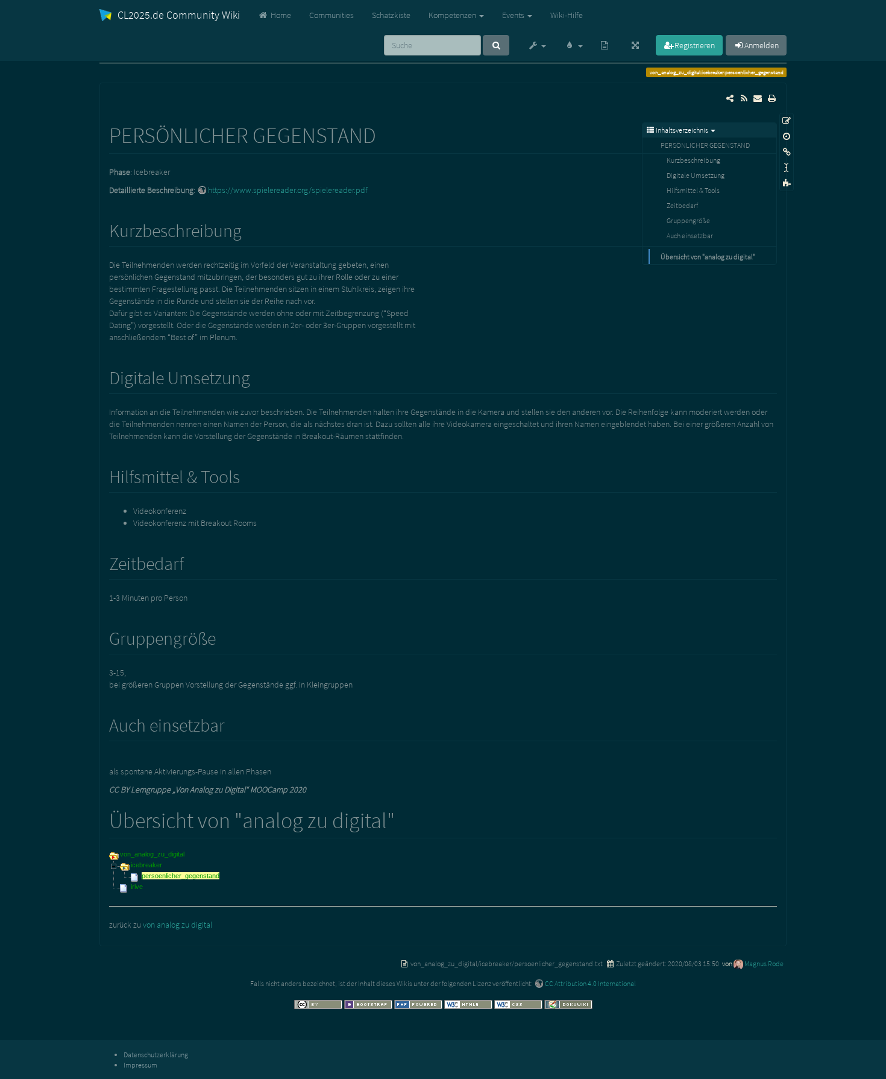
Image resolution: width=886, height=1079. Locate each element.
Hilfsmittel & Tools (693, 190)
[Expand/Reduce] (635, 45)
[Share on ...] (729, 98)
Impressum (140, 1064)
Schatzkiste (391, 15)
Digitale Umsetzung (695, 175)
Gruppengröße (688, 220)
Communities (331, 15)
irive (137, 886)
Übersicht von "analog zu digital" (708, 256)
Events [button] (514, 15)
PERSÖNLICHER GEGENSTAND (705, 145)
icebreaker (146, 865)
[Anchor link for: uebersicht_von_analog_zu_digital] (406, 818)
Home (280, 15)
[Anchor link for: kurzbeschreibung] (251, 229)
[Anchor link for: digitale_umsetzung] (259, 376)
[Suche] (496, 45)
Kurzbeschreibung (693, 160)
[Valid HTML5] (469, 1003)
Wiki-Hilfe (566, 15)
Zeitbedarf (682, 205)
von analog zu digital (177, 924)
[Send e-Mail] (757, 98)
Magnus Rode (764, 963)
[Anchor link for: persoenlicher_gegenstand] (387, 133)
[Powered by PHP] (419, 1003)
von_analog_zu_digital (152, 854)
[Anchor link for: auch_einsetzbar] (234, 724)
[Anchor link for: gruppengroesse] (225, 637)
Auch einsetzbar (690, 235)
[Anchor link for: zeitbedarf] (193, 562)
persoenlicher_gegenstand (180, 875)
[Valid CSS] (519, 1003)
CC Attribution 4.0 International (590, 983)
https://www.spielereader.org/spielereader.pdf (288, 190)
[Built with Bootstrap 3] (369, 1003)
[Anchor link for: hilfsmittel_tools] (249, 475)
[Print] (771, 98)
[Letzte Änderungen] (743, 98)
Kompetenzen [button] (453, 15)
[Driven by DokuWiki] (568, 1003)
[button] (536, 45)
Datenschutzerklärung (156, 1054)
